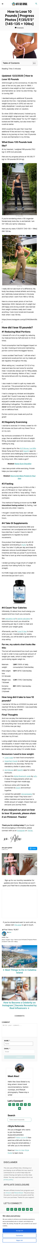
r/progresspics (26, 794)
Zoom (18, 788)
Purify (24, 545)
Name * (7, 1040)
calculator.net (10, 619)
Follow (34, 848)
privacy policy (8, 1179)
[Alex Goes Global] (19, 4)
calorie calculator (23, 619)
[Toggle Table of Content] (33, 63)
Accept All (19, 1230)
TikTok (30, 831)
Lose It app (9, 758)
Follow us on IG (21, 1138)
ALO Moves (24, 448)
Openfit (26, 451)
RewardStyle (18, 1193)
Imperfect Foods (11, 761)
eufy (35, 776)
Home (3, 939)
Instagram (21, 831)
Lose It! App (22, 631)
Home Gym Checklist (23, 464)
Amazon (8, 1193)
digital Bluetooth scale (22, 776)
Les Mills (32, 448)
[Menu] (2, 4)
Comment (6, 1022)
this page (17, 925)
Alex (10, 932)
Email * (7, 1048)
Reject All (19, 1240)
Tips (7, 937)
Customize (19, 1235)
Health (3, 937)
